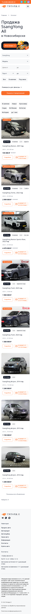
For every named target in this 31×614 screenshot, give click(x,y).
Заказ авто (5, 537)
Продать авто (6, 528)
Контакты (4, 543)
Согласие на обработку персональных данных (13, 606)
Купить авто (5, 546)
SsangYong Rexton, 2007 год (12, 146)
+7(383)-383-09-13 (7, 556)
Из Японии (13, 108)
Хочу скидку (9, 46)
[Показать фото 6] (18, 136)
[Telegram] (21, 2)
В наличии (5, 104)
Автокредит (5, 531)
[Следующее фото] (27, 136)
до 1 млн (14, 112)
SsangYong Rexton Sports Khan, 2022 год (14, 240)
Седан (4, 108)
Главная (4, 15)
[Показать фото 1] (10, 136)
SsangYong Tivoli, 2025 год (12, 288)
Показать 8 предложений (15, 93)
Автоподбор (5, 534)
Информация (5, 540)
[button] (28, 6)
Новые (14, 104)
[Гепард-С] (10, 6)
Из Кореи (5, 112)
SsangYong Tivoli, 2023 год (12, 335)
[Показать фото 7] (20, 136)
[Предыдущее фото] (3, 136)
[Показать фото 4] (15, 136)
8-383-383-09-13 (9, 2)
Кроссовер (23, 104)
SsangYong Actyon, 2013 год (12, 428)
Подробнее (7, 157)
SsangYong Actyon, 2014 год (12, 381)
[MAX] (28, 2)
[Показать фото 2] (12, 136)
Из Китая (22, 108)
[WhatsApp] (25, 2)
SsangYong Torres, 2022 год (12, 193)
